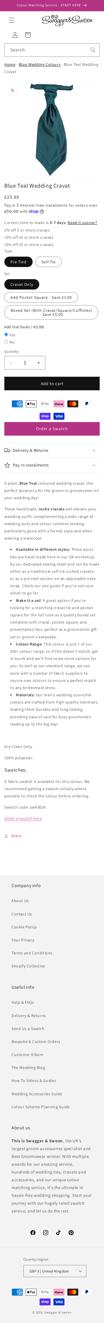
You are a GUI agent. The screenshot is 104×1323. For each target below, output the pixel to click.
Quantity (11, 351)
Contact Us (22, 914)
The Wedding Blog (28, 1067)
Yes (13, 334)
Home (9, 64)
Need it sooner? (82, 222)
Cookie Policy (24, 927)
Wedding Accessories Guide (37, 1093)
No (12, 342)
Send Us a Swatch (28, 1028)
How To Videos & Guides (34, 1080)
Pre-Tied (18, 261)
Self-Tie (48, 261)
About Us (20, 900)
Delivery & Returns (29, 1015)
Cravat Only (21, 284)
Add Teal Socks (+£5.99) (24, 326)
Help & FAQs (23, 1002)
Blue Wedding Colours (39, 64)
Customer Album (27, 1054)
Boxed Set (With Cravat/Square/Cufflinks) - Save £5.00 (51, 312)
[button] (11, 20)
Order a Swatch (52, 428)
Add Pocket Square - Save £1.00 (41, 297)
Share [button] (16, 835)
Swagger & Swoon (58, 1312)
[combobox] (52, 50)
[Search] (93, 50)
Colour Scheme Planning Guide (41, 1106)
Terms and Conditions (32, 953)
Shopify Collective (28, 966)
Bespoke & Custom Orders (36, 1041)
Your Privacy (23, 940)
